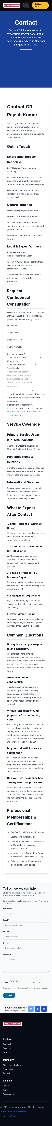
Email (6, 920)
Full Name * (13, 325)
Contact (6, 1073)
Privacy (6, 1086)
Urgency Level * (15, 361)
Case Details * (13, 368)
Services (7, 1048)
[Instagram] (11, 1116)
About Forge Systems (12, 1065)
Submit (9, 995)
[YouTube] (14, 1116)
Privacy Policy (15, 415)
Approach (7, 1044)
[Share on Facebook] (37, 1009)
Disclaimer (21, 1111)
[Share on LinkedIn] (44, 1009)
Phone (6, 931)
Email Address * (14, 339)
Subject (7, 943)
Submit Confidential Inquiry (20, 404)
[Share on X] (31, 1009)
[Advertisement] (26, 64)
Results (6, 1052)
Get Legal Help (38, 5)
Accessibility (8, 1094)
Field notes (8, 1069)
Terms (5, 1090)
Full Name (8, 908)
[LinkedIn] (4, 1116)
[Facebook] (8, 1116)
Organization (13, 332)
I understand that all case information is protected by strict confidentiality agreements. (26, 397)
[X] (1, 1116)
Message (8, 954)
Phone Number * (15, 347)
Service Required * (16, 354)
